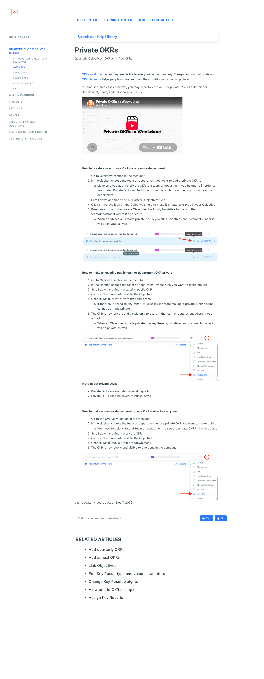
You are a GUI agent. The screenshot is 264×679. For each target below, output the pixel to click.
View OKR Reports (23, 83)
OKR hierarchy (91, 79)
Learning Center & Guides (28, 132)
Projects (16, 101)
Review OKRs (20, 78)
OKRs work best (93, 74)
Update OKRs (20, 72)
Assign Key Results (106, 597)
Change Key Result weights (113, 581)
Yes (208, 518)
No (222, 518)
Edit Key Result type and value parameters (127, 573)
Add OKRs (19, 67)
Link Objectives (103, 565)
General (15, 115)
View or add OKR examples (113, 589)
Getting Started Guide (26, 138)
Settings (15, 108)
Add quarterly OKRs (106, 549)
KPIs (15, 89)
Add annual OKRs (104, 557)
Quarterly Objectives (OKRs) (94, 58)
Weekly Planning (21, 94)
